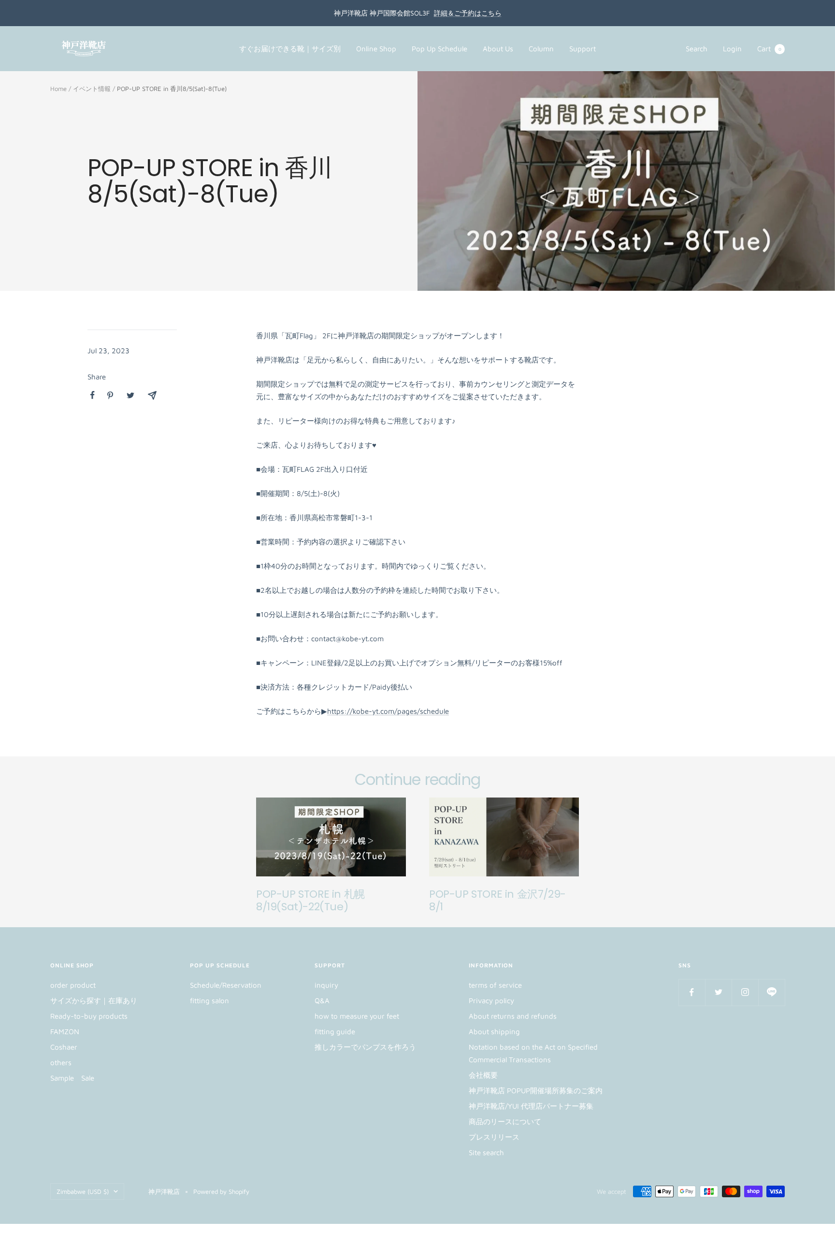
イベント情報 (92, 88)
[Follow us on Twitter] (718, 992)
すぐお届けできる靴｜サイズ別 (290, 49)
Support (582, 49)
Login (732, 49)
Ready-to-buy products (89, 1016)
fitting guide (335, 1031)
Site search (486, 1152)
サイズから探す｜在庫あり (93, 1000)
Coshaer (63, 1047)
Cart (769, 49)
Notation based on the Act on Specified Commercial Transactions (533, 1053)
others (61, 1062)
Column (541, 49)
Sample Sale (72, 1078)
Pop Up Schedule (439, 49)
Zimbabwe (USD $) (83, 1191)
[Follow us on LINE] (771, 992)
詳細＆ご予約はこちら (468, 13)
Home (58, 88)
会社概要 (483, 1075)
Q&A (322, 1000)
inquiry (326, 985)
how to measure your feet (357, 1016)
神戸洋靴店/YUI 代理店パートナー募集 (531, 1106)
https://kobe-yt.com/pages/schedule (388, 711)
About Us (498, 49)
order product (73, 985)
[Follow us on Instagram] (745, 992)
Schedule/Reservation (225, 985)
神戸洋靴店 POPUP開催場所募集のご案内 (536, 1090)
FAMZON (64, 1031)
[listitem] (92, 395)
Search (696, 49)
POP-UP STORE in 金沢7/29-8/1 (497, 900)
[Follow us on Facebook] (691, 992)
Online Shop (376, 49)
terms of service (495, 985)
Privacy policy (491, 1000)
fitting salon (209, 1000)
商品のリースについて (505, 1121)
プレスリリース (494, 1137)
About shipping (494, 1031)
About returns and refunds (513, 1016)
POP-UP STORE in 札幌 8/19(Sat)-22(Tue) (310, 900)
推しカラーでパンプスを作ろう (365, 1047)
